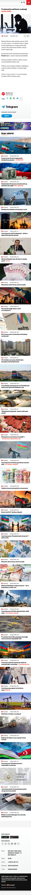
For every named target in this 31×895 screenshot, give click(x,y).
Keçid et (7, 116)
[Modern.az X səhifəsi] (18, 844)
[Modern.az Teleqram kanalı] (9, 844)
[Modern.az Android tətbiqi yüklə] (5, 837)
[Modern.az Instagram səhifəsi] (5, 844)
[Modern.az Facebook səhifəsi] (2, 844)
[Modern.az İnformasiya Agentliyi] (7, 830)
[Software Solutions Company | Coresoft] (11, 885)
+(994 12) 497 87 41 (13, 862)
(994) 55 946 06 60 (13, 866)
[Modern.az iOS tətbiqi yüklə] (14, 837)
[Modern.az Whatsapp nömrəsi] (15, 844)
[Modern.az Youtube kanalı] (12, 844)
